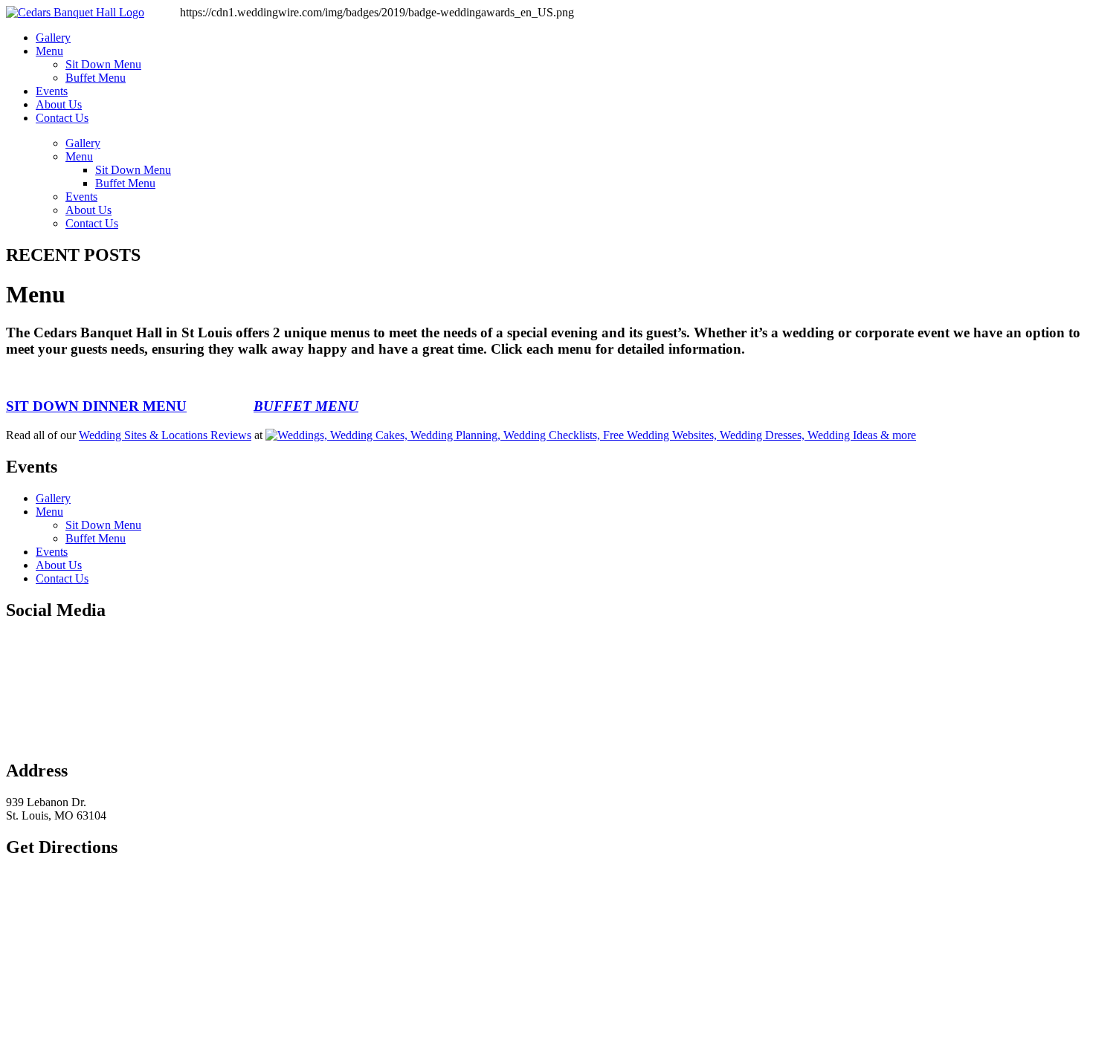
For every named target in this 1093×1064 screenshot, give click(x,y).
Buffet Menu (95, 77)
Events (52, 91)
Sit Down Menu (103, 64)
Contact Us (62, 117)
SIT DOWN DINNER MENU (96, 406)
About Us (59, 104)
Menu (49, 51)
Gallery (53, 37)
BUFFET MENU (306, 406)
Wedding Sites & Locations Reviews (165, 435)
